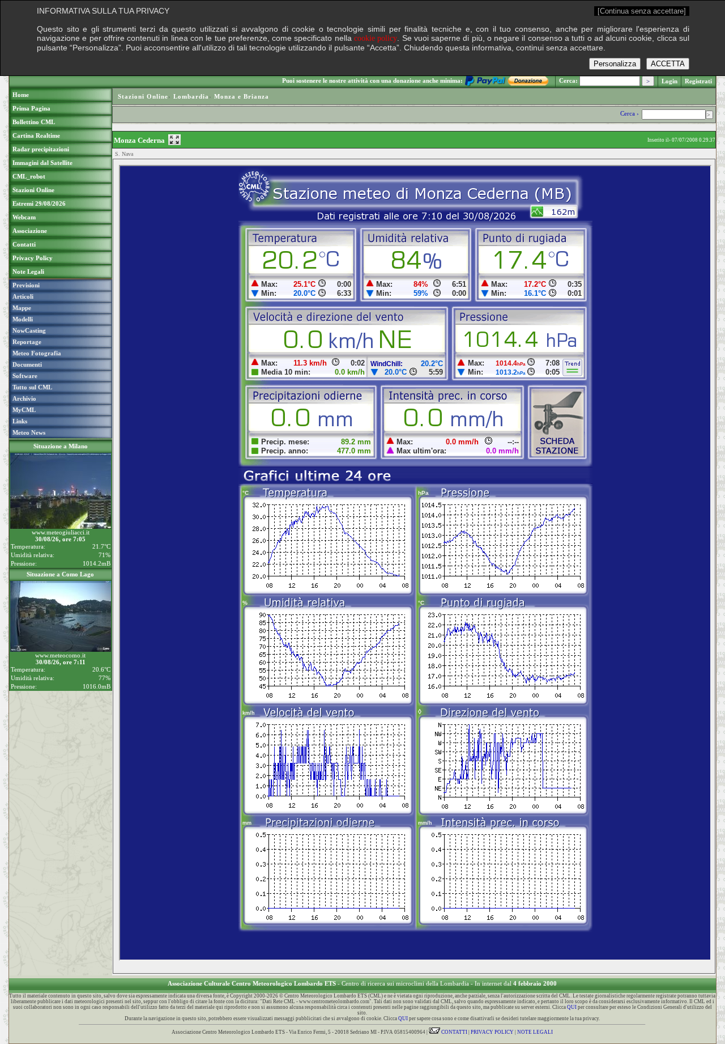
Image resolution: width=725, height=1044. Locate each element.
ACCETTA (668, 64)
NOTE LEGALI (535, 1032)
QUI (572, 1007)
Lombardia (191, 96)
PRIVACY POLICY (492, 1032)
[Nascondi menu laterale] (174, 139)
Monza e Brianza (241, 96)
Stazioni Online (143, 96)
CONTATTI (453, 1032)
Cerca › (630, 113)
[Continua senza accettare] (642, 11)
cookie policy (375, 38)
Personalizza (615, 64)
